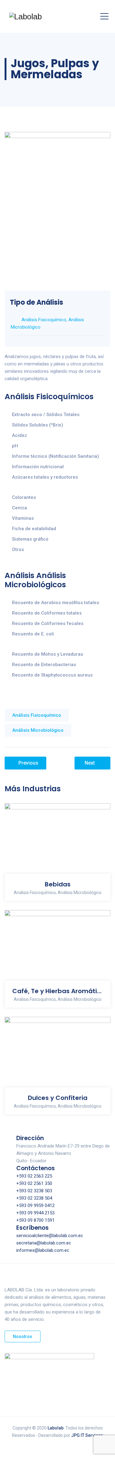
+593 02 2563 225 (34, 1176)
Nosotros (22, 1336)
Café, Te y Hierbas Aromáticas (57, 991)
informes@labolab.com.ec (42, 1250)
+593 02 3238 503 (34, 1191)
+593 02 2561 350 (34, 1183)
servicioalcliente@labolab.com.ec (49, 1235)
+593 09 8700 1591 (35, 1220)
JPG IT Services (87, 1435)
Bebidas (58, 884)
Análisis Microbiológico (37, 730)
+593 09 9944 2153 (35, 1213)
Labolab (55, 1427)
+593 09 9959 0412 (35, 1205)
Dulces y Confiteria (57, 1098)
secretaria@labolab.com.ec (43, 1243)
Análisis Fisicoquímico (43, 319)
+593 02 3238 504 (34, 1198)
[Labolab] (25, 16)
